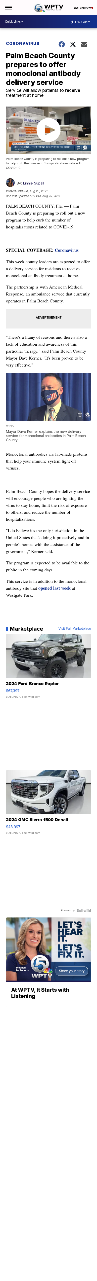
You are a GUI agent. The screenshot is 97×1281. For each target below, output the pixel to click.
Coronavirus (23, 43)
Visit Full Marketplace (74, 628)
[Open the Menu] (8, 7)
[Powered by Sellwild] (84, 910)
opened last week (54, 588)
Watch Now (82, 7)
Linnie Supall (33, 183)
